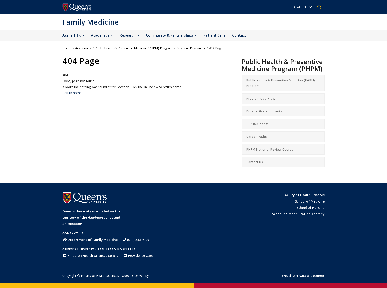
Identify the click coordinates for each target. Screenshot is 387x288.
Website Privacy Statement (303, 275)
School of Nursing (311, 207)
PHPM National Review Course (270, 149)
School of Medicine (310, 201)
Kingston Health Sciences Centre (93, 255)
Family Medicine (90, 22)
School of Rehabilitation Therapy (298, 214)
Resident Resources (190, 48)
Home (66, 48)
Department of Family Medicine (93, 240)
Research (128, 35)
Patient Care (214, 35)
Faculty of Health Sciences (304, 195)
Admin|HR (72, 35)
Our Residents (257, 124)
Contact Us (254, 162)
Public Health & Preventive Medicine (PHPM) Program (134, 48)
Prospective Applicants (264, 111)
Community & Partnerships (170, 35)
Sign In (300, 7)
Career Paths (256, 137)
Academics (100, 35)
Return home (72, 93)
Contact (239, 35)
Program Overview (260, 98)
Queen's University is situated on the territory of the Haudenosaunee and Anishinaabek (91, 217)
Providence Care (140, 255)
